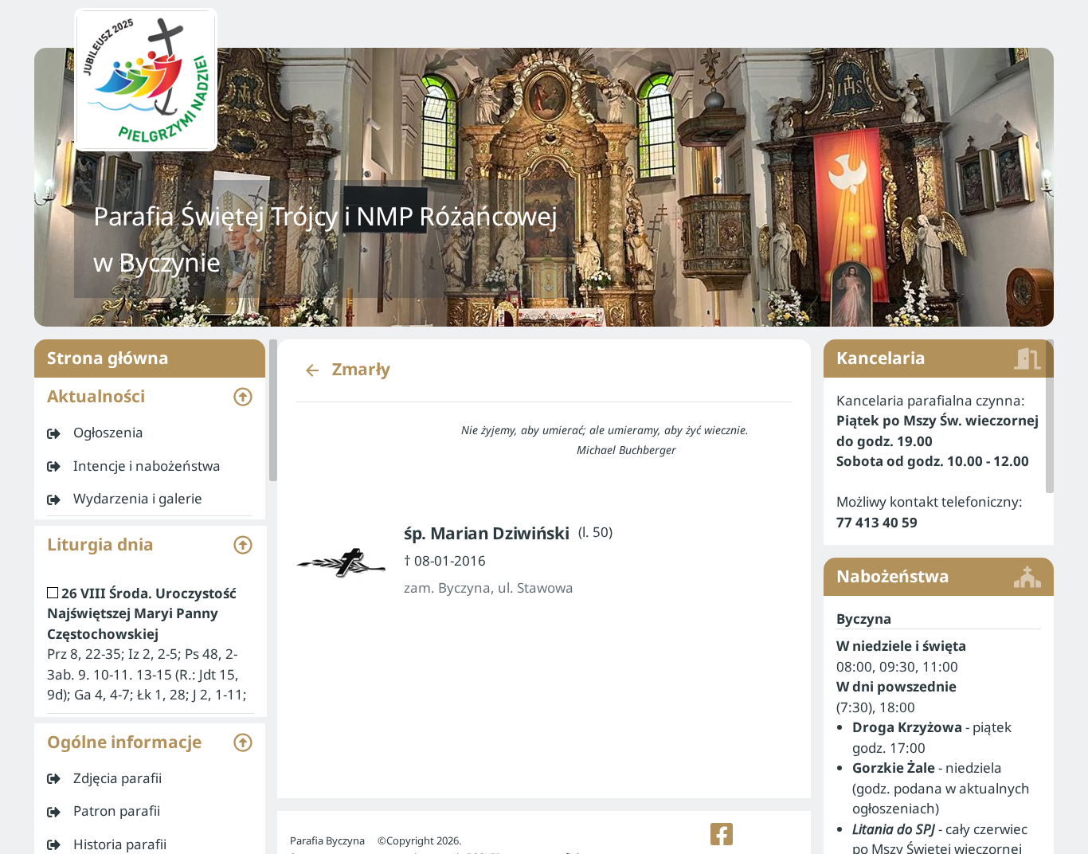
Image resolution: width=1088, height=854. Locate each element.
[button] (149, 397)
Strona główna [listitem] (108, 358)
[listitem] (149, 432)
